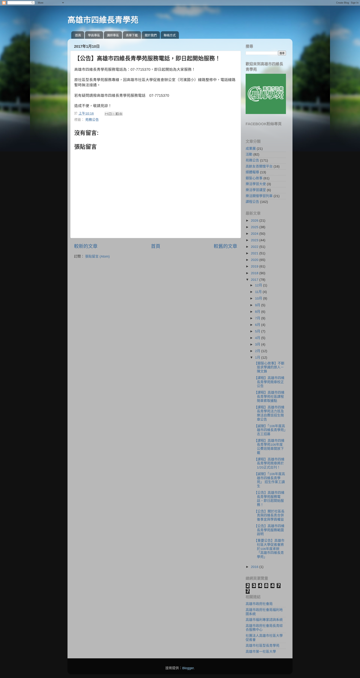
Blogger (188, 668)
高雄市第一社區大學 (261, 651)
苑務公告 (92, 120)
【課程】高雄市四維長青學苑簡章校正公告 (269, 382)
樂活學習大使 (256, 184)
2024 (255, 233)
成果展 (251, 149)
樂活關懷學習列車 (259, 196)
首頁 (78, 35)
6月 (258, 325)
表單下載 (132, 35)
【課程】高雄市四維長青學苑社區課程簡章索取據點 (269, 396)
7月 (258, 318)
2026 (255, 220)
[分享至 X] (114, 114)
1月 (258, 357)
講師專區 (113, 35)
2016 (255, 567)
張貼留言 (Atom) (97, 256)
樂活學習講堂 (256, 190)
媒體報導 (252, 172)
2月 (258, 351)
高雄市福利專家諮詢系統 (264, 620)
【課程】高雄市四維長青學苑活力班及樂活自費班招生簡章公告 (269, 413)
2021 (255, 253)
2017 (255, 280)
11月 (259, 292)
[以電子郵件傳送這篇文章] (106, 114)
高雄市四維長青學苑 (103, 20)
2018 (255, 273)
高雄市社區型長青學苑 (262, 645)
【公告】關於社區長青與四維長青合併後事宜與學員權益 (269, 515)
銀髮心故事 (254, 178)
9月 (258, 305)
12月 (259, 285)
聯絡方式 (170, 35)
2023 (255, 240)
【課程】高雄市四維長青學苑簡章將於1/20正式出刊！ (269, 463)
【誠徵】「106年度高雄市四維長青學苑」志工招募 (270, 430)
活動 (249, 154)
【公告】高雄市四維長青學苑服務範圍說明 (269, 530)
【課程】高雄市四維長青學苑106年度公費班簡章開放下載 (269, 447)
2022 (255, 247)
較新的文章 (86, 246)
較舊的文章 (225, 246)
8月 (258, 312)
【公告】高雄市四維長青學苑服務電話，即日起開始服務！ (269, 499)
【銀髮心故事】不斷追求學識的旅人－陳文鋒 (269, 367)
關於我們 (151, 35)
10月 (259, 298)
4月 (258, 338)
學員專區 (94, 35)
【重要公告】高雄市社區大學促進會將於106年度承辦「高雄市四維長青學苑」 (269, 549)
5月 (258, 331)
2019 (255, 266)
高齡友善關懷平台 (259, 166)
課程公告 (252, 202)
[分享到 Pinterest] (121, 114)
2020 (255, 260)
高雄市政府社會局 (259, 604)
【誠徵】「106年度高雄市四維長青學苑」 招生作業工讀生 (269, 480)
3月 (258, 344)
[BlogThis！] (110, 114)
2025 (255, 227)
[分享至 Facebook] (117, 114)
